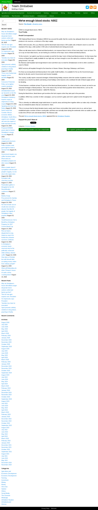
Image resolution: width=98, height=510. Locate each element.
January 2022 (5, 443)
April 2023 (4, 410)
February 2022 (6, 440)
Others (93, 13)
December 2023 (6, 392)
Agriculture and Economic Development (13, 13)
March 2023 (5, 412)
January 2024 (5, 390)
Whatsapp (4, 497)
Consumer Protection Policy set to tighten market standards (8, 84)
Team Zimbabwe (22, 6)
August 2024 (5, 375)
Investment (54, 13)
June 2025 (4, 353)
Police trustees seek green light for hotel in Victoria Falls (8, 148)
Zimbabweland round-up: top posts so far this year (8, 93)
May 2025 (4, 355)
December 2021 (6, 445)
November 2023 (6, 394)
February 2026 (6, 335)
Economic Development (34, 13)
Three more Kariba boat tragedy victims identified (8, 75)
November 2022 (6, 421)
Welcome (17, 2)
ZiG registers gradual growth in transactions (81, 129)
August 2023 (5, 401)
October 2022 (5, 423)
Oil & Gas (77, 13)
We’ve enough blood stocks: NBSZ (38, 20)
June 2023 (4, 405)
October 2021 (5, 449)
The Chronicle (16, 16)
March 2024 (5, 386)
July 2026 (4, 324)
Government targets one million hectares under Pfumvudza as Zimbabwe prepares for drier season (9, 158)
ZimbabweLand (41, 16)
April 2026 (4, 331)
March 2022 (5, 438)
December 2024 (6, 366)
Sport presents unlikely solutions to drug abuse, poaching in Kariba (8, 67)
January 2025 (5, 364)
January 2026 (5, 338)
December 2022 (6, 419)
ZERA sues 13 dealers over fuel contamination (34, 129)
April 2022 (4, 436)
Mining (63, 13)
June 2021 (4, 458)
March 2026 (5, 333)
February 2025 (6, 362)
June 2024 (4, 379)
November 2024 (6, 368)
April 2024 (4, 384)
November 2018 (6, 465)
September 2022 (6, 425)
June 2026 (4, 327)
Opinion (85, 13)
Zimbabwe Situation (28, 16)
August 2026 (5, 322)
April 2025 (4, 357)
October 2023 (5, 397)
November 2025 (6, 342)
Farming (46, 13)
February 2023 (6, 414)
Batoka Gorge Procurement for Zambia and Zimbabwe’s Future (9, 198)
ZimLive (51, 16)
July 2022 (4, 429)
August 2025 (5, 348)
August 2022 (5, 427)
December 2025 (6, 340)
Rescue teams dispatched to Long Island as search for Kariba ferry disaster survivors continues (7, 235)
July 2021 (4, 456)
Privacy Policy (6, 2)
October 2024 (5, 370)
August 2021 (5, 454)
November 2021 (6, 447)
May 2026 (4, 329)
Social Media (5, 16)
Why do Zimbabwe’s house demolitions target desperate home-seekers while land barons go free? (9, 36)
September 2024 (6, 373)
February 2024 (6, 388)
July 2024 (4, 377)
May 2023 (4, 408)
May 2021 (4, 460)
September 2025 (6, 346)
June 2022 (4, 432)
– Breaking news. (33, 24)
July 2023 (4, 403)
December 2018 (6, 462)
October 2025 (5, 344)
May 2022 (4, 434)
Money (70, 13)
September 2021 (6, 451)
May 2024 (4, 381)
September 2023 (6, 399)
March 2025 (5, 359)
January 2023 (5, 416)
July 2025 (4, 351)
